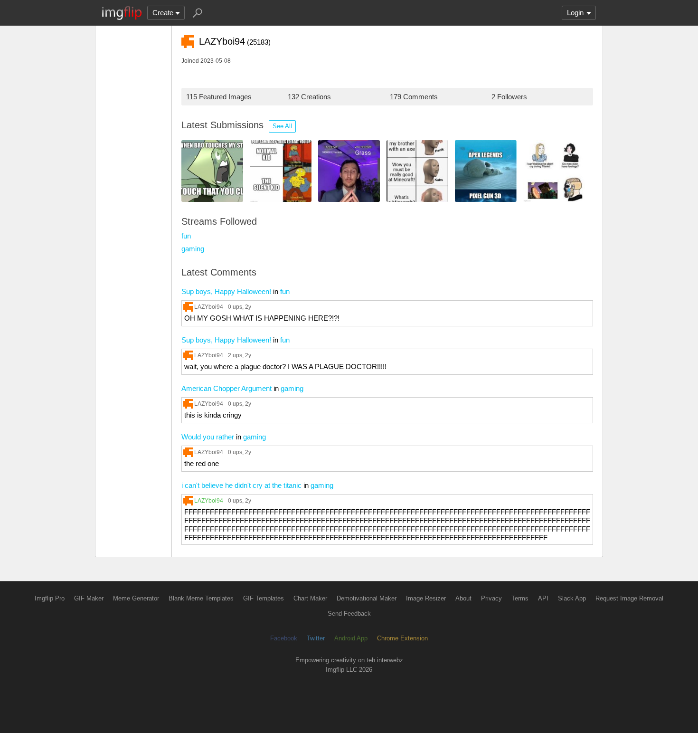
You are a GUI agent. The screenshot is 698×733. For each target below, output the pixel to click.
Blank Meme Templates (201, 598)
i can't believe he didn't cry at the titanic (241, 485)
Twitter (316, 638)
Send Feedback (349, 613)
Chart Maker (310, 598)
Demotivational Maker (366, 598)
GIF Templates (263, 598)
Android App (351, 638)
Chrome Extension (402, 638)
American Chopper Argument (226, 388)
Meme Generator (136, 598)
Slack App (572, 598)
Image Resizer (426, 598)
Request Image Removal (629, 598)
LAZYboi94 (208, 307)
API (543, 598)
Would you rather (207, 437)
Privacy (491, 598)
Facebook (283, 638)
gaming (192, 249)
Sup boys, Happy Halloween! (226, 291)
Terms (519, 598)
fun (186, 236)
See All (282, 126)
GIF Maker (89, 598)
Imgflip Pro (50, 598)
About (463, 598)
